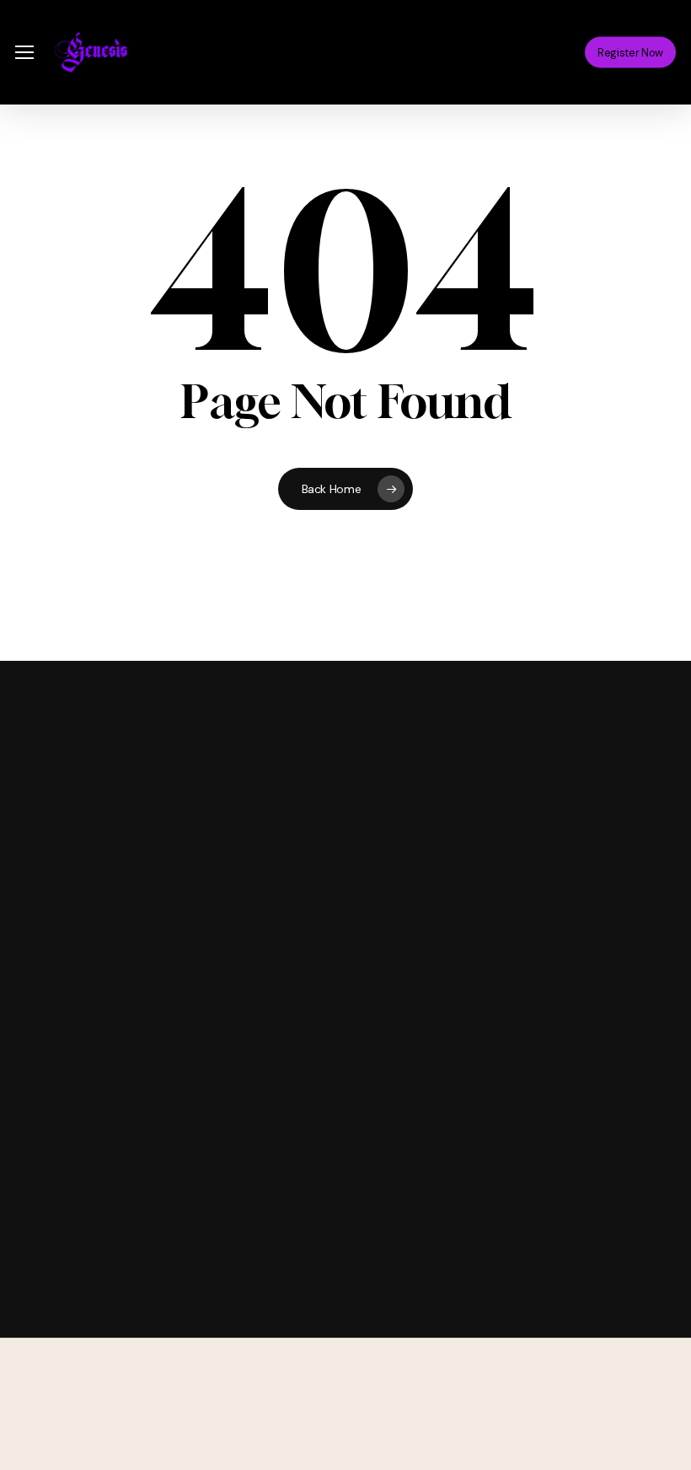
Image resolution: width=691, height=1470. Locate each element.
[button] (24, 53)
